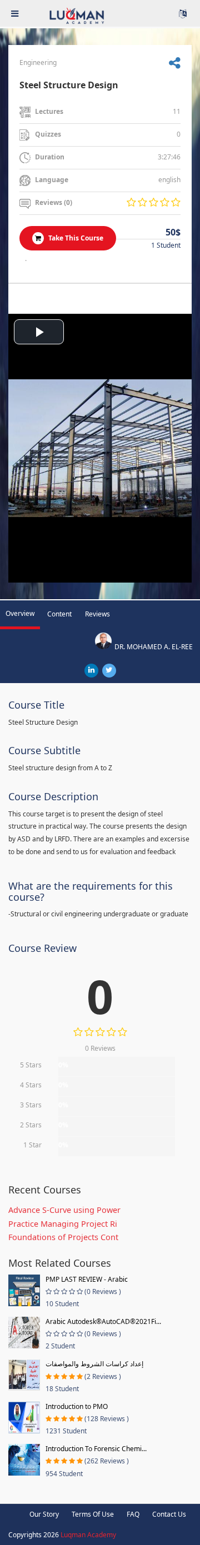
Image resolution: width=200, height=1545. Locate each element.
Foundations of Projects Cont (63, 1237)
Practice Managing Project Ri (62, 1223)
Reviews (97, 614)
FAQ (133, 1514)
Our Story (44, 1514)
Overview (20, 613)
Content (59, 614)
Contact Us (169, 1514)
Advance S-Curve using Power (64, 1210)
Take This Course (75, 238)
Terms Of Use (93, 1514)
